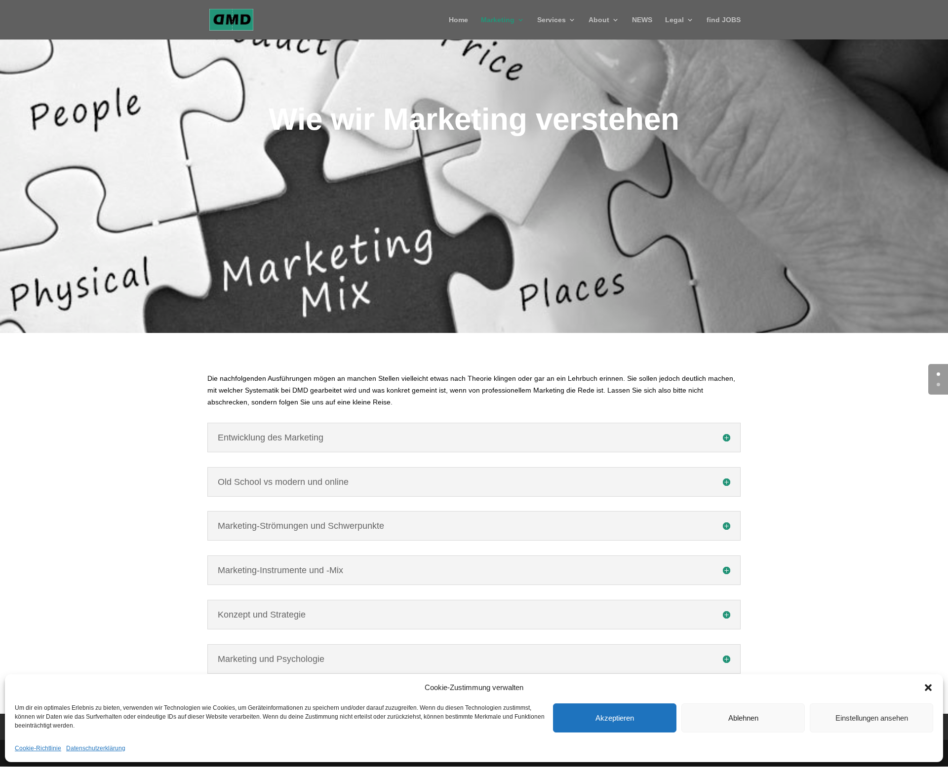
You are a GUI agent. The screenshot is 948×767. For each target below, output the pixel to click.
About (599, 20)
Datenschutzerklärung (95, 748)
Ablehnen (743, 718)
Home (458, 20)
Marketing (497, 20)
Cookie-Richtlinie (38, 748)
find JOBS (724, 20)
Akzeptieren (614, 718)
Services (551, 20)
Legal (674, 20)
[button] (928, 688)
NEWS (642, 20)
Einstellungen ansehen (871, 718)
